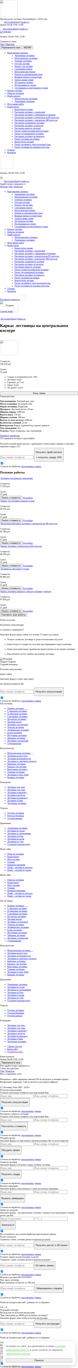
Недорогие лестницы (16, 719)
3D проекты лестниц (24, 82)
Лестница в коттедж (16, 795)
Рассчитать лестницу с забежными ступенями (35, 115)
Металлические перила (25, 71)
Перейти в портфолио (10, 435)
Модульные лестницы (17, 735)
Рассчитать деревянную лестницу (30, 123)
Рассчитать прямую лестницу (28, 128)
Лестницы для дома (16, 790)
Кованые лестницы (15, 777)
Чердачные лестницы (16, 803)
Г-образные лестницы (17, 711)
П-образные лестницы (17, 714)
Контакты (11, 152)
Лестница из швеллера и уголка (15, 569)
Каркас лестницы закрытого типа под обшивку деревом (26, 591)
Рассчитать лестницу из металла (29, 125)
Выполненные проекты (17, 53)
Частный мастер (14, 722)
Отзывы (11, 150)
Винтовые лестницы (16, 764)
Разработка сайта (15, 1052)
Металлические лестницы (26, 58)
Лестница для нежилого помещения (17, 478)
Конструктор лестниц (24, 142)
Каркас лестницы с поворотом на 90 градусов (21, 546)
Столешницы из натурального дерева (31, 88)
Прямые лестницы (17, 708)
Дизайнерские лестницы (18, 730)
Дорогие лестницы (15, 727)
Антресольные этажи (24, 80)
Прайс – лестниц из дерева (19, 870)
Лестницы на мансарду (17, 798)
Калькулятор (13, 106)
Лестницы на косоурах (17, 756)
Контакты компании (16, 864)
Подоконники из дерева (25, 85)
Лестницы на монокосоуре (19, 758)
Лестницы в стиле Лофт (18, 774)
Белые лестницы (14, 732)
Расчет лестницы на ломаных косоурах (32, 147)
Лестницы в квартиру (17, 792)
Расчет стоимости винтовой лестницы (32, 131)
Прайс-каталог (13, 96)
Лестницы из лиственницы (19, 833)
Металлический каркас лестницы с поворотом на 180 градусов (29, 523)
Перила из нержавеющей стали (28, 74)
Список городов (14, 1046)
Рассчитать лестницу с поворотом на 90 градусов (37, 117)
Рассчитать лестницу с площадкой (30, 112)
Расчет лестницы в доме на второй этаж (32, 144)
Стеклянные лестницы (17, 716)
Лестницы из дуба (15, 841)
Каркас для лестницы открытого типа (17, 501)
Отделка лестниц (22, 63)
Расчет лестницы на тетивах (27, 139)
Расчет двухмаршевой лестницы (29, 133)
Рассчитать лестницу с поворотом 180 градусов (36, 120)
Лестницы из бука (15, 836)
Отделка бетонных (15, 815)
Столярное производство (18, 844)
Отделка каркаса (14, 818)
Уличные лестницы (23, 61)
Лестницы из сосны (16, 831)
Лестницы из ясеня (15, 839)
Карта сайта (12, 1049)
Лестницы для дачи (16, 787)
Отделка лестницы (15, 813)
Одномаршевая (14, 743)
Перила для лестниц (24, 66)
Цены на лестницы (15, 93)
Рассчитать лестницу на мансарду (30, 136)
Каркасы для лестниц (16, 766)
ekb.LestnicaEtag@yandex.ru (16, 22)
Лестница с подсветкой (17, 724)
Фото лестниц (13, 859)
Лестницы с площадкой (17, 741)
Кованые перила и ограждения (28, 77)
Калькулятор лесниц (24, 109)
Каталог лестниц (14, 90)
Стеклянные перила (23, 69)
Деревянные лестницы (25, 55)
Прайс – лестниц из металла (19, 867)
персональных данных (31, 466)
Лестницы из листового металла (21, 761)
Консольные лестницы (17, 769)
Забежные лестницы (16, 738)
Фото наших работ (15, 104)
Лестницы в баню (15, 800)
